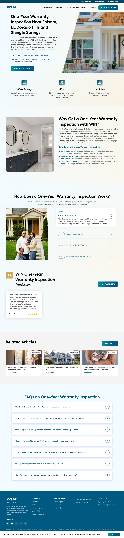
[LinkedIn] (7, 523)
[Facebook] (12, 523)
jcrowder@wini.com (107, 505)
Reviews (84, 7)
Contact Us (92, 7)
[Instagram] (16, 523)
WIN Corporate (86, 1)
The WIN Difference (72, 7)
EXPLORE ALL (110, 343)
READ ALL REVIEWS (107, 284)
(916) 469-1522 (105, 502)
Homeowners (58, 505)
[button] (62, 407)
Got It (114, 534)
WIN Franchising (99, 1)
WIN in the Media (82, 502)
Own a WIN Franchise (83, 499)
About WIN (36, 511)
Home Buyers (58, 502)
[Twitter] (21, 523)
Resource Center (113, 1)
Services (59, 7)
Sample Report (37, 508)
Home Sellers (58, 508)
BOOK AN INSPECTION (22, 69)
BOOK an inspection (108, 7)
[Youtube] (25, 523)
